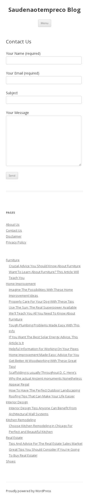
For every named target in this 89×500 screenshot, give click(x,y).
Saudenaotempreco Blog (44, 10)
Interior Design (17, 402)
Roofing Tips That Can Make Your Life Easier (42, 396)
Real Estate (14, 437)
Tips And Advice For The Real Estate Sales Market (45, 443)
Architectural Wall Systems (28, 414)
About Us (13, 224)
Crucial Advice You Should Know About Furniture (45, 266)
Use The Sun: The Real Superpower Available (43, 307)
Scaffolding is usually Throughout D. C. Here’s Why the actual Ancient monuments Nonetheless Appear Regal (45, 378)
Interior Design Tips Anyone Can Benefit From (43, 408)
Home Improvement (21, 283)
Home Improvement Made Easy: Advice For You (44, 354)
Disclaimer (14, 236)
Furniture (13, 260)
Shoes (11, 461)
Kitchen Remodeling (21, 420)
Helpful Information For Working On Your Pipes (44, 349)
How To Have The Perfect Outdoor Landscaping (44, 390)
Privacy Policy (16, 242)
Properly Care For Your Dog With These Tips (41, 301)
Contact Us (14, 230)
